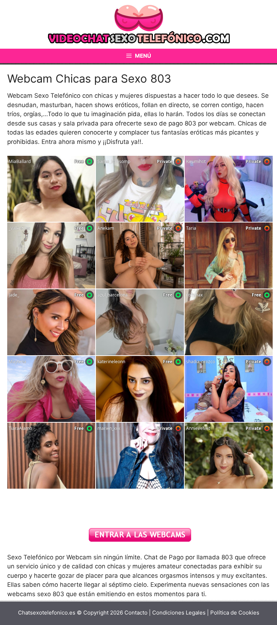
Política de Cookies (234, 612)
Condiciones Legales (179, 612)
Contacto (136, 612)
